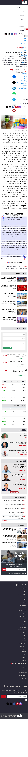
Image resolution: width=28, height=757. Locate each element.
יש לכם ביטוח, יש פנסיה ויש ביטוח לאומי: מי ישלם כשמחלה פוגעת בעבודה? (9, 544)
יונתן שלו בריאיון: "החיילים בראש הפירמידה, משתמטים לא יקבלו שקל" (8, 279)
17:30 (24, 504)
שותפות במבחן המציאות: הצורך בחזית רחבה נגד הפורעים (18, 443)
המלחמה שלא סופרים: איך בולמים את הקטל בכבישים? (18, 451)
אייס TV (24, 654)
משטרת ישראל (23, 269)
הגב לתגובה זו (19, 358)
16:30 (24, 500)
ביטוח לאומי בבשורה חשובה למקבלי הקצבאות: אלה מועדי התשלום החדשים (9, 295)
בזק (16, 266)
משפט (24, 608)
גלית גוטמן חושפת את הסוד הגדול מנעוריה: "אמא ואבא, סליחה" (9, 319)
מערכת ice (14, 289)
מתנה (17, 269)
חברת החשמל (10, 266)
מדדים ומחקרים (22, 47)
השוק (20, 5)
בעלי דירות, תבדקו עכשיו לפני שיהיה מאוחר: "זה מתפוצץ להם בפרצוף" (9, 529)
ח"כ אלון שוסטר (23, 446)
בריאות (24, 641)
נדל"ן (24, 600)
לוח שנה (23, 660)
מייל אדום (24, 681)
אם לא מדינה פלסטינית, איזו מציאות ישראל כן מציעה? (18, 434)
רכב (25, 638)
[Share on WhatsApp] (14, 93)
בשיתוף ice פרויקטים (12, 532)
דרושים (24, 657)
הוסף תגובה (6, 348)
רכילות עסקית (22, 616)
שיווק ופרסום (23, 605)
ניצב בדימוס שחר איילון (21, 454)
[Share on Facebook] (14, 76)
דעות (22, 11)
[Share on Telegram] (14, 99)
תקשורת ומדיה (22, 594)
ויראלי (24, 622)
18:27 (24, 512)
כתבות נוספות (22, 525)
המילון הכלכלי (22, 643)
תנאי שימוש (24, 670)
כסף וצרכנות (23, 597)
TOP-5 (24, 652)
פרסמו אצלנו (23, 678)
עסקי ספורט (23, 627)
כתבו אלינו (24, 667)
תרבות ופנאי (23, 646)
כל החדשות (5, 520)
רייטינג (24, 635)
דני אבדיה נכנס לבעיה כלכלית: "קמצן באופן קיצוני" (9, 310)
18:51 (24, 516)
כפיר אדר (25, 69)
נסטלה (12, 269)
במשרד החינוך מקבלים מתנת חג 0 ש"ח (16, 362)
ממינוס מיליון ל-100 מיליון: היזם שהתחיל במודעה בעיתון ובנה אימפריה (9, 537)
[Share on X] (14, 82)
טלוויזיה (24, 624)
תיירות (24, 649)
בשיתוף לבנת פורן (13, 546)
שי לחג (7, 269)
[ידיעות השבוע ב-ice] (22, 287)
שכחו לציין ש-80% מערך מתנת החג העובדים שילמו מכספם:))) (16, 370)
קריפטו (24, 619)
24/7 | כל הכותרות (19, 497)
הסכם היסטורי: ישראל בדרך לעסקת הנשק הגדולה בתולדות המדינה (9, 303)
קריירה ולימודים (22, 630)
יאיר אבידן (24, 437)
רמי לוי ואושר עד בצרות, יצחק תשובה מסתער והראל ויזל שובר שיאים (8, 287)
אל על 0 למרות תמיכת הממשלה (15, 355)
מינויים (24, 632)
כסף (4, 266)
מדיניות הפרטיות (23, 675)
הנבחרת (20, 2)
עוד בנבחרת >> (14, 492)
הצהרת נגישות (23, 673)
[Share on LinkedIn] (14, 88)
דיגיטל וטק (23, 602)
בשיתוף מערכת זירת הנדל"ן (11, 539)
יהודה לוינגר (14, 281)
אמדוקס (20, 266)
